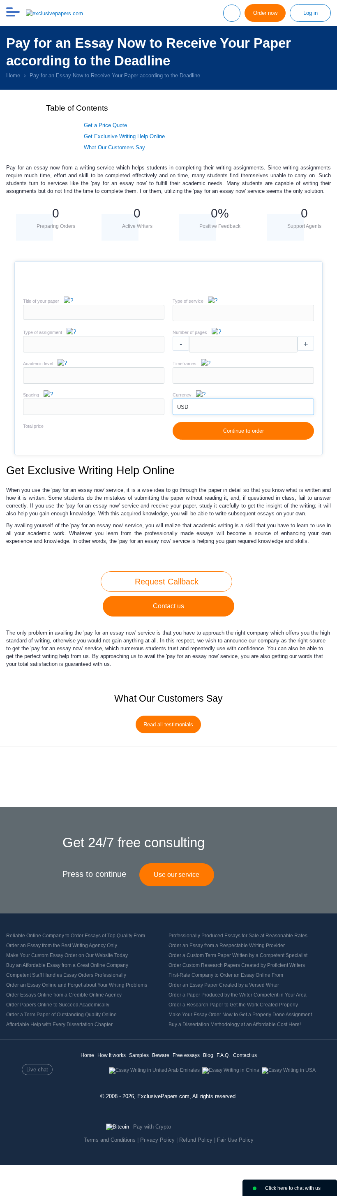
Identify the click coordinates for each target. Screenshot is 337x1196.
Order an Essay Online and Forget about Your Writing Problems (76, 985)
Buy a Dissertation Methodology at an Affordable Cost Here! (234, 1024)
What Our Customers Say (114, 147)
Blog (208, 1055)
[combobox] (243, 319)
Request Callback (167, 581)
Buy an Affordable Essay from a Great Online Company (67, 965)
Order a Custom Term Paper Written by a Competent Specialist (237, 955)
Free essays (186, 1055)
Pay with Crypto (152, 1127)
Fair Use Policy (235, 1140)
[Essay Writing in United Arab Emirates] (154, 1070)
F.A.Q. (223, 1055)
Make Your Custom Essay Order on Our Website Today (67, 955)
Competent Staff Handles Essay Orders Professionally (66, 975)
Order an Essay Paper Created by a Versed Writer (223, 985)
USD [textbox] (182, 407)
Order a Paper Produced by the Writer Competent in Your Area (237, 995)
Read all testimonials (168, 724)
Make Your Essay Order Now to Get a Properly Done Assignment (240, 1015)
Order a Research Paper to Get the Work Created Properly (233, 1005)
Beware (160, 1055)
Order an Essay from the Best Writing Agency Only (61, 945)
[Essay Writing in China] (230, 1070)
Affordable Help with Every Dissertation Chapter (59, 1024)
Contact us (168, 606)
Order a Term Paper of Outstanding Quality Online (61, 1015)
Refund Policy (195, 1140)
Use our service (176, 874)
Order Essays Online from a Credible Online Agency (64, 995)
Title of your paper (41, 301)
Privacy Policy (157, 1140)
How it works (111, 1055)
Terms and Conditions (110, 1140)
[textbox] (243, 313)
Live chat (37, 1069)
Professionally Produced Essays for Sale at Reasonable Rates (237, 936)
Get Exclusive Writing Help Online (124, 136)
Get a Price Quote (105, 125)
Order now (265, 13)
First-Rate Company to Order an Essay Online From (225, 975)
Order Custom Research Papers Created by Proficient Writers (236, 965)
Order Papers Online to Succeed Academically (57, 1005)
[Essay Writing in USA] (289, 1070)
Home (87, 1055)
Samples (139, 1055)
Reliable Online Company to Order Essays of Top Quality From (75, 936)
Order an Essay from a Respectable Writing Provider (226, 945)
